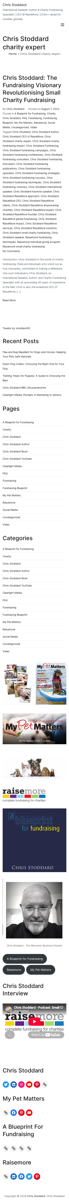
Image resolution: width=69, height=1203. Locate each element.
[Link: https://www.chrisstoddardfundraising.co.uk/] (45, 1084)
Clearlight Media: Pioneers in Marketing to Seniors (32, 394)
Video (33, 127)
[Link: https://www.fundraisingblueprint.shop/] (21, 1148)
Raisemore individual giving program (38, 241)
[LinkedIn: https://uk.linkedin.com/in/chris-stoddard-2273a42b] (13, 1084)
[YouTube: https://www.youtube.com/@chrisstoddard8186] (29, 1084)
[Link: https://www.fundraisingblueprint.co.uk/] (13, 1148)
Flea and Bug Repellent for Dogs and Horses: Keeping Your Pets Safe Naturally (34, 354)
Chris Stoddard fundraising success (24, 177)
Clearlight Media (12, 466)
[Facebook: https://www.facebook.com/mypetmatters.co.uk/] (13, 1112)
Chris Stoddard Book (15, 451)
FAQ (24, 118)
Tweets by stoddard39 (16, 328)
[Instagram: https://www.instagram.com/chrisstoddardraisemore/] (21, 1084)
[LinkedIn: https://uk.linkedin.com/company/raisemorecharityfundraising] (13, 1176)
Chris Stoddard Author (45, 131)
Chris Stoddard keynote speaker (32, 191)
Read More (9, 300)
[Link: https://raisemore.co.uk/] (6, 1176)
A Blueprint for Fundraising (30, 113)
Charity (51, 113)
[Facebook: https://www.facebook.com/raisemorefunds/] (21, 1176)
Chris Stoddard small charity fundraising (26, 232)
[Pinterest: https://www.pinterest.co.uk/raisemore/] (37, 1176)
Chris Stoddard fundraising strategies (37, 173)
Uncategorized (20, 127)
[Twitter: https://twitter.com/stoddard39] (6, 1084)
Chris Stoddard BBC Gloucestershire (24, 387)
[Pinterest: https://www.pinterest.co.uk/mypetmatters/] (21, 1112)
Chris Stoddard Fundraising (42, 145)
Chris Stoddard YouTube (17, 458)
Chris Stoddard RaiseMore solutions (35, 228)
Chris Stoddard (15, 5)
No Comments (11, 251)
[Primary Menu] (62, 25)
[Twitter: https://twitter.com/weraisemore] (29, 1176)
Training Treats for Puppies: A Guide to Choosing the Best (34, 378)
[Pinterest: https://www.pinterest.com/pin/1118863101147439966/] (37, 1084)
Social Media (10, 509)
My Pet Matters (23, 122)
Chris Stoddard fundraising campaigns (25, 150)
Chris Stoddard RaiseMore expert (34, 209)
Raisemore (40, 122)
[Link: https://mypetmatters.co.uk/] (6, 1112)
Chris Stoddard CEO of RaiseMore (23, 136)
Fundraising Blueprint (15, 488)
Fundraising (35, 118)
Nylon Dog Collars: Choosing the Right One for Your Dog (33, 366)
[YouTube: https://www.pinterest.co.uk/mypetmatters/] (29, 1112)
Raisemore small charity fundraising (24, 246)
